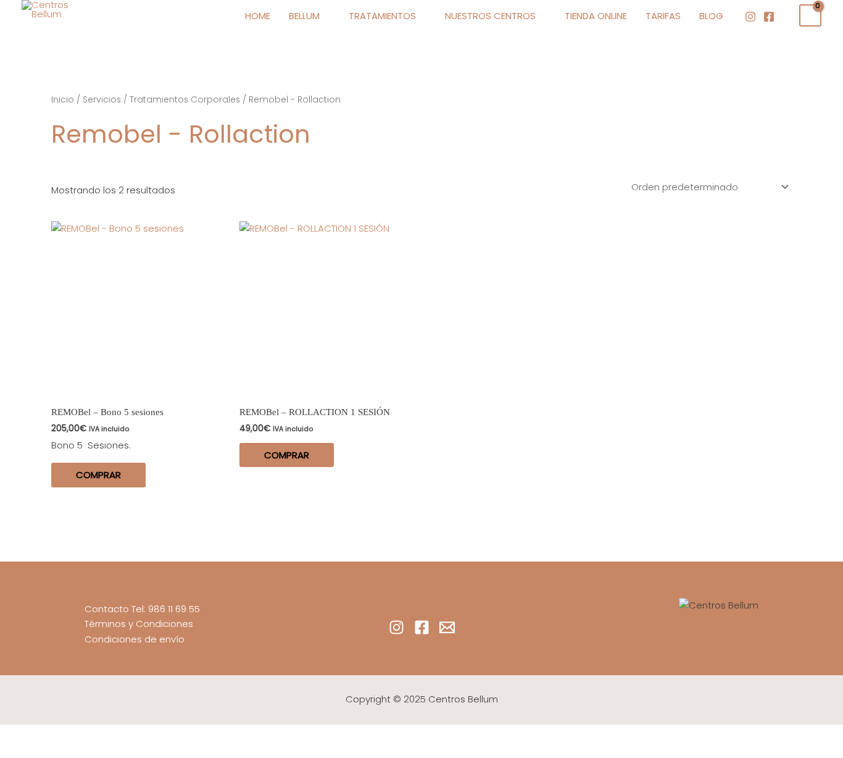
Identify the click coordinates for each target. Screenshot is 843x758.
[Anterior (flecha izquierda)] (24, 752)
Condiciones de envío (135, 639)
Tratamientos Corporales (185, 100)
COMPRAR (98, 474)
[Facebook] (768, 16)
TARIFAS (663, 15)
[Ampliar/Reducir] (24, 735)
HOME (257, 15)
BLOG (711, 15)
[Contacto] (447, 627)
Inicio (62, 100)
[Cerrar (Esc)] (180, 735)
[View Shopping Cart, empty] (810, 15)
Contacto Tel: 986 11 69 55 (142, 608)
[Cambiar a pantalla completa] (76, 735)
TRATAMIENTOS (382, 15)
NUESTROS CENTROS (490, 15)
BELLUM (304, 15)
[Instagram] (750, 16)
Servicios (102, 100)
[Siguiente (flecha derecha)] (76, 752)
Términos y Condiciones (139, 623)
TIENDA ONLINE (596, 15)
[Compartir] (128, 735)
